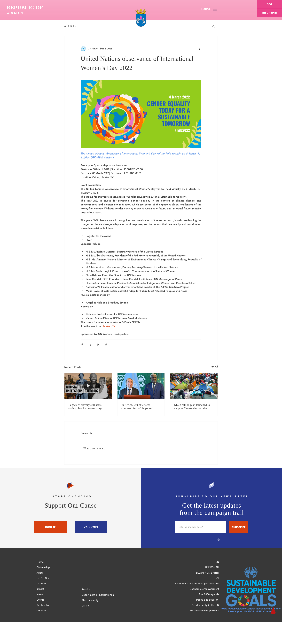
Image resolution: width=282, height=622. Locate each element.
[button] (215, 9)
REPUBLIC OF (25, 7)
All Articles (70, 26)
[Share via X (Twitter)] (90, 344)
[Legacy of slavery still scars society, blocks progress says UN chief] (88, 386)
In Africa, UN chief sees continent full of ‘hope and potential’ (137, 406)
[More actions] (199, 48)
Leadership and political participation (197, 583)
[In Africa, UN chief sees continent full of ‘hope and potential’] (141, 386)
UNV (216, 578)
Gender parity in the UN (205, 605)
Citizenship (43, 567)
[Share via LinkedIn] (98, 344)
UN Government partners (204, 610)
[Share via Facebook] (82, 344)
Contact (41, 610)
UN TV (85, 605)
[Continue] (273, 610)
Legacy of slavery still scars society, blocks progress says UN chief (88, 406)
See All (214, 366)
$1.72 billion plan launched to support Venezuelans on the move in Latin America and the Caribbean (192, 406)
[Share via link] (106, 344)
